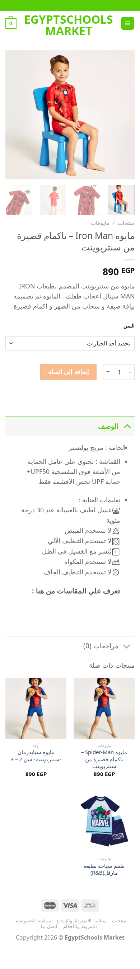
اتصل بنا (49, 926)
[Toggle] (127, 426)
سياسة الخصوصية (33, 920)
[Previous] (123, 115)
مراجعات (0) (100, 645)
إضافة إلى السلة (68, 371)
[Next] (11, 115)
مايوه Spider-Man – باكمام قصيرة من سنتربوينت (104, 759)
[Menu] (127, 23)
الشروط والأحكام (80, 926)
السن (129, 326)
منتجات (126, 222)
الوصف (108, 426)
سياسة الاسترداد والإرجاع (81, 920)
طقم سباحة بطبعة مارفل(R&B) (104, 869)
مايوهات (100, 222)
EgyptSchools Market (68, 25)
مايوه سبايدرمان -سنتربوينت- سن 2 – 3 (35, 755)
